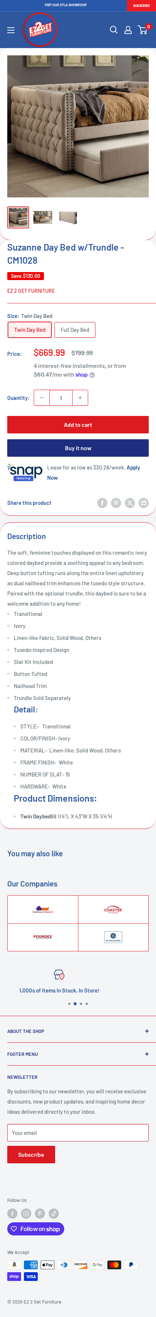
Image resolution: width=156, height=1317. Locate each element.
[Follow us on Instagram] (26, 1213)
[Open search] (114, 30)
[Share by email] (144, 502)
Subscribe (141, 6)
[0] (142, 29)
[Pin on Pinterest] (116, 502)
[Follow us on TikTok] (54, 1213)
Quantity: (18, 397)
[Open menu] (11, 30)
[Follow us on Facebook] (12, 1213)
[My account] (128, 30)
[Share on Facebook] (102, 502)
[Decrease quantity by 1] (41, 397)
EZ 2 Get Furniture (31, 291)
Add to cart (78, 424)
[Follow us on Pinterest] (40, 1213)
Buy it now (78, 447)
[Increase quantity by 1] (80, 397)
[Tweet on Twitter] (130, 502)
